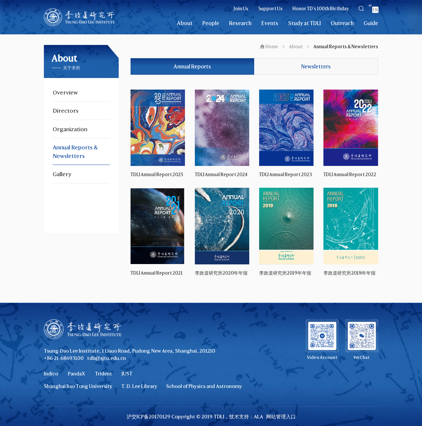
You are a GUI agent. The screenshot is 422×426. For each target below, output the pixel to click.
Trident (103, 373)
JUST (127, 373)
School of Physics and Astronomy (204, 386)
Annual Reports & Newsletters (346, 46)
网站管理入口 (281, 416)
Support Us (270, 8)
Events (269, 23)
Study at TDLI (304, 23)
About (185, 23)
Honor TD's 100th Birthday (320, 8)
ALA (258, 416)
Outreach (342, 23)
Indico (51, 373)
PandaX (76, 373)
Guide (371, 23)
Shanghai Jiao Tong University (78, 386)
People (210, 23)
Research (240, 23)
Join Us (241, 8)
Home (272, 46)
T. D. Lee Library (139, 386)
